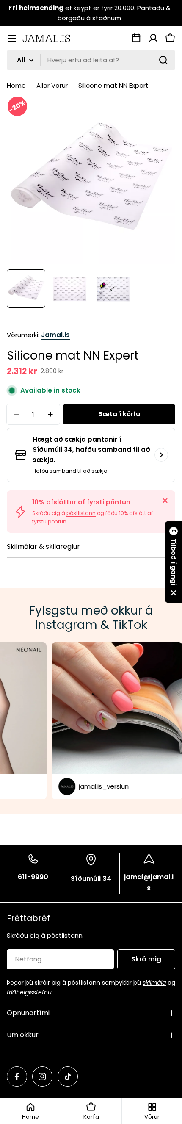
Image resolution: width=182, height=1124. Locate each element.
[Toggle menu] (12, 38)
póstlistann (81, 513)
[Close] (165, 501)
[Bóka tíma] (136, 38)
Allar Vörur (52, 85)
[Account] (153, 38)
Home (16, 85)
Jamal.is (55, 334)
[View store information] (161, 455)
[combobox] (91, 60)
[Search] (163, 60)
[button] (173, 562)
